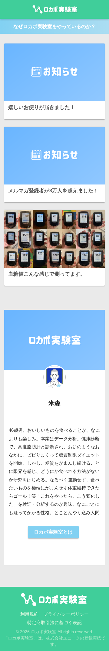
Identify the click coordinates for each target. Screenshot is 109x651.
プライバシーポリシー (66, 614)
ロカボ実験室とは (53, 531)
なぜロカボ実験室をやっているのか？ (54, 26)
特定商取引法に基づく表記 (54, 622)
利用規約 (29, 614)
